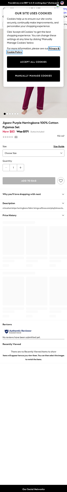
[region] (33, 47)
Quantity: (7, 161)
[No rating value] (9, 136)
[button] (5, 114)
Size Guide (59, 146)
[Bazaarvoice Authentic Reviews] (18, 331)
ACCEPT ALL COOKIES (33, 62)
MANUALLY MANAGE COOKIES (33, 75)
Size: (5, 146)
